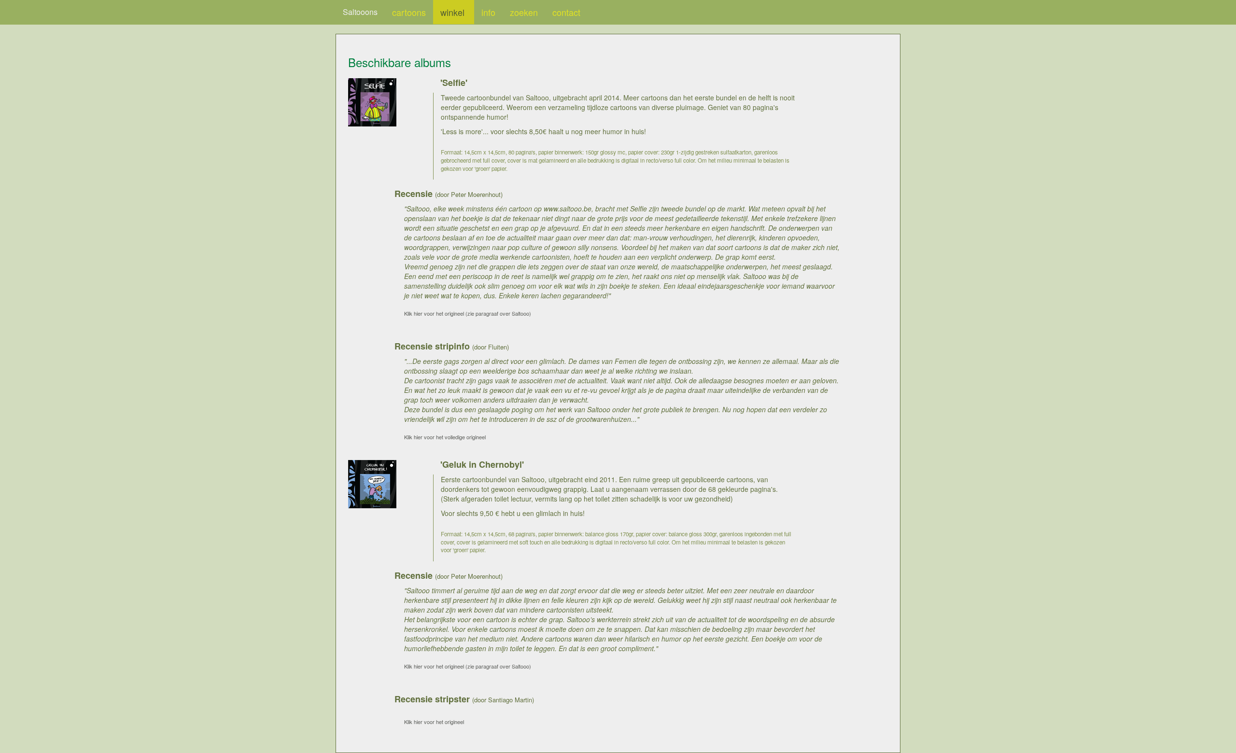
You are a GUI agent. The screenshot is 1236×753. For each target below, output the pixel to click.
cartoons (409, 12)
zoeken (524, 12)
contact (566, 12)
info (488, 12)
